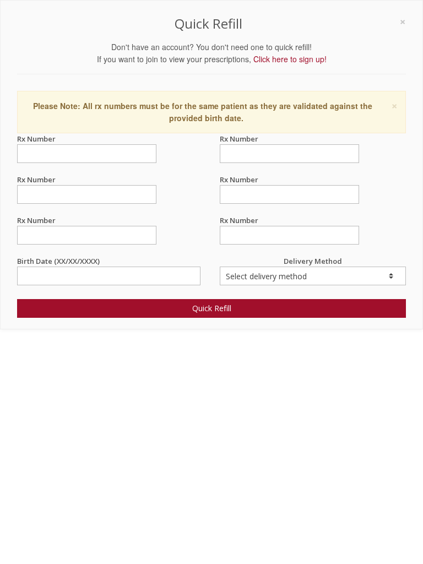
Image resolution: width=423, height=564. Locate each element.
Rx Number (36, 139)
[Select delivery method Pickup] (313, 276)
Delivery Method (313, 261)
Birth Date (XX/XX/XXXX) (58, 261)
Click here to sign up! (290, 58)
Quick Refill (211, 308)
